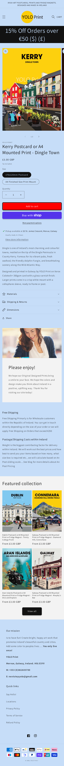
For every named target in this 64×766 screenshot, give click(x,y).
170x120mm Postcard (17, 174)
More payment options (32, 223)
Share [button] (9, 318)
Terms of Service (14, 715)
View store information (16, 239)
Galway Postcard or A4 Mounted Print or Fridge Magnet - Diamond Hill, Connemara (46, 537)
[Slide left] (25, 136)
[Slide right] (38, 136)
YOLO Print (34, 760)
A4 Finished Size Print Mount (21, 181)
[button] (3, 17)
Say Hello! (11, 694)
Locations (11, 701)
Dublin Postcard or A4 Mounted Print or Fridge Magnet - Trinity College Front (15, 537)
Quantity (6, 188)
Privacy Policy (13, 708)
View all (32, 611)
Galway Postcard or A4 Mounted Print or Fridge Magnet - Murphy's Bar (46, 595)
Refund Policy (13, 722)
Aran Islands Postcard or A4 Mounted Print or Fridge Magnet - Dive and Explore (16, 595)
